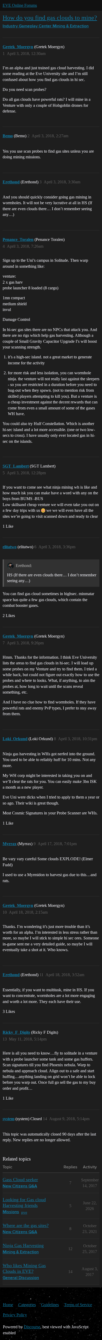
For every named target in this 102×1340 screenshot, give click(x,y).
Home (8, 1304)
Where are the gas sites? (26, 1225)
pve (24, 1212)
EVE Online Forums (20, 5)
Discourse (32, 1327)
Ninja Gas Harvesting (23, 1245)
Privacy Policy (15, 1315)
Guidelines (50, 1304)
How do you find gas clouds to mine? (50, 17)
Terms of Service (78, 1304)
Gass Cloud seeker (20, 1179)
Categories (27, 1304)
